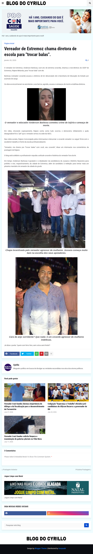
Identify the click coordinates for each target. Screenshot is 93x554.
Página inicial (9, 43)
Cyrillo (16, 365)
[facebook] (25, 513)
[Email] (46, 354)
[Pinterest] (41, 354)
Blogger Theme (41, 548)
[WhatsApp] (37, 354)
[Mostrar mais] (51, 354)
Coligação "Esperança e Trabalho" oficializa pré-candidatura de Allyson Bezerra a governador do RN (67, 406)
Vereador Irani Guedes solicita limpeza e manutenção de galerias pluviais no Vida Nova (23, 437)
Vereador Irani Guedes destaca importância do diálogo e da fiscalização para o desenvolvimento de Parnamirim (24, 406)
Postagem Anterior (10, 470)
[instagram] (68, 513)
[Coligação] (68, 392)
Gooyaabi (62, 548)
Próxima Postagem (83, 470)
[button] (3, 3)
